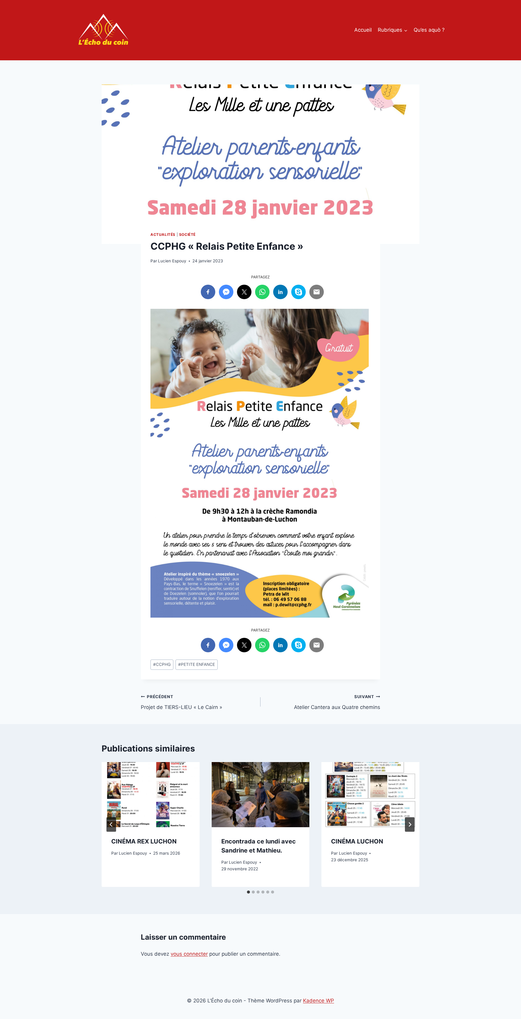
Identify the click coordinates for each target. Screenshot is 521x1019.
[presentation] (151, 794)
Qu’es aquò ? (429, 30)
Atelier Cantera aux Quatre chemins (337, 702)
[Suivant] (410, 824)
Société (187, 234)
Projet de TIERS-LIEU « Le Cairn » (181, 702)
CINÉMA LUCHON (357, 841)
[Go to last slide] (111, 824)
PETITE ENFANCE (196, 664)
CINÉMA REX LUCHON (144, 841)
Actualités (162, 234)
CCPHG (162, 664)
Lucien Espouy (172, 260)
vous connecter (189, 954)
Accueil (363, 30)
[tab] (248, 892)
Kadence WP (318, 1001)
